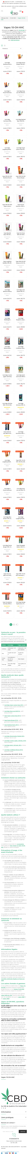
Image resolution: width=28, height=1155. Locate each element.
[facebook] (1, 1108)
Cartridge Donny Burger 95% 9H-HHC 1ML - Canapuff (20, 63)
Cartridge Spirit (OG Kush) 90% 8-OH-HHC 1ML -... (20, 375)
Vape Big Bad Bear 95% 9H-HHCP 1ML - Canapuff (7, 233)
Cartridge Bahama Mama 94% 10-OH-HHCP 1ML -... (7, 290)
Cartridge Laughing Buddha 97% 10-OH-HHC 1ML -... (21, 517)
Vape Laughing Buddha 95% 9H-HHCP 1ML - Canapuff (7, 262)
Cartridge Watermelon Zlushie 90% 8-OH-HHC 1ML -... (7, 347)
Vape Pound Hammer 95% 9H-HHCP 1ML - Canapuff (20, 205)
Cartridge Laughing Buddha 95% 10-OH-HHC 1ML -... (7, 461)
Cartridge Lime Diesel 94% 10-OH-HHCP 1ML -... (20, 290)
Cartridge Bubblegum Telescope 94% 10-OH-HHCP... (7, 319)
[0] (21, 11)
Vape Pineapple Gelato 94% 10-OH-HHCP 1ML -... (20, 546)
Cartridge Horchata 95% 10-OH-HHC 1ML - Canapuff (21, 432)
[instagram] (3, 1108)
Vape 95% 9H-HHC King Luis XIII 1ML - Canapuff (21, 262)
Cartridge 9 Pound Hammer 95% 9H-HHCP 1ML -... (7, 91)
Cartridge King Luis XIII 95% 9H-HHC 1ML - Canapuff (20, 91)
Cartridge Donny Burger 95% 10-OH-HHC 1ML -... (7, 546)
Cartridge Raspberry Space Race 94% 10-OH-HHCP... (20, 319)
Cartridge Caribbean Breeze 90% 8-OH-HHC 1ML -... (21, 347)
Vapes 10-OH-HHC (8, 1077)
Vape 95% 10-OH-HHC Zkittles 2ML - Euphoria (20, 461)
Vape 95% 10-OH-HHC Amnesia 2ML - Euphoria (21, 574)
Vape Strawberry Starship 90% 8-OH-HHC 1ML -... (7, 602)
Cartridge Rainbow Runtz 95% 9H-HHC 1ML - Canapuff (7, 63)
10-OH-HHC (22, 30)
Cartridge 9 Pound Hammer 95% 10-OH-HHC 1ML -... (7, 489)
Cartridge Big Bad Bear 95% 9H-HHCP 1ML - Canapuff (21, 120)
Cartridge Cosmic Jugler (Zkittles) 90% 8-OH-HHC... (7, 375)
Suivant (16, 624)
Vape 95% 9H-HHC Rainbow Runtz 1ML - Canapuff (7, 177)
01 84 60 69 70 (14, 1139)
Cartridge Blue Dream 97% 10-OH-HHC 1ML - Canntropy (7, 517)
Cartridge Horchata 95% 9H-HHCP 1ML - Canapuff (7, 120)
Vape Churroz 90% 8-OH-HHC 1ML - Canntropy (7, 574)
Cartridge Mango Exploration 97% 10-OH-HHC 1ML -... (20, 602)
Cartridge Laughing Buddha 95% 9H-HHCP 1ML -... (7, 148)
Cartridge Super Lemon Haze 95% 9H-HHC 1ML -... (20, 148)
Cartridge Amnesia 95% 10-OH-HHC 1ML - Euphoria (20, 404)
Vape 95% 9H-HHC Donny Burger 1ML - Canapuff (21, 177)
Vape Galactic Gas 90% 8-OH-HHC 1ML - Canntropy (7, 432)
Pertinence (12, 48)
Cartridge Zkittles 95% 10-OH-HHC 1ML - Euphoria (7, 404)
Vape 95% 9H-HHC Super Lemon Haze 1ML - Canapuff (7, 205)
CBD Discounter (15, 40)
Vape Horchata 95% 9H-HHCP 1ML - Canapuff (21, 233)
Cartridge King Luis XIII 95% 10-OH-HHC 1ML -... (20, 489)
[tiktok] (5, 1108)
